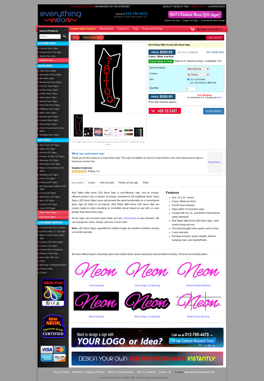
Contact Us (123, 28)
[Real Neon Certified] (53, 326)
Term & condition (146, 372)
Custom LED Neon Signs (51, 242)
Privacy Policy (46, 269)
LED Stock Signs (48, 217)
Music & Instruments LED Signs (52, 169)
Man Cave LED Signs (50, 145)
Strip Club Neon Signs (50, 105)
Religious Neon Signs (50, 109)
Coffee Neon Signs (48, 93)
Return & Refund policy (121, 372)
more (219, 97)
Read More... (215, 162)
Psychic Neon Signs (49, 86)
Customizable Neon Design (213, 20)
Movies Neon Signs (49, 101)
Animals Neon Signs (49, 116)
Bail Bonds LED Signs (50, 197)
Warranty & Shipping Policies (53, 265)
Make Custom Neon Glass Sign (52, 236)
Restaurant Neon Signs (50, 82)
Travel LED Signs (48, 193)
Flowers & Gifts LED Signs (52, 156)
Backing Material (157, 67)
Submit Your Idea (172, 20)
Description (78, 182)
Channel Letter (47, 60)
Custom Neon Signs (49, 48)
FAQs (135, 28)
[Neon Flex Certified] (53, 292)
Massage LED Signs (49, 160)
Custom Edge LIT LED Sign (52, 231)
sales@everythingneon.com (199, 372)
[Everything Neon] (60, 16)
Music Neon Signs (48, 113)
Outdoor (153, 73)
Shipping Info (106, 28)
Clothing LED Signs (49, 182)
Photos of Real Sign (152, 28)
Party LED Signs (47, 178)
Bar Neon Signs (47, 78)
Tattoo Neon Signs (48, 97)
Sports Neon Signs (48, 124)
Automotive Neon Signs (50, 74)
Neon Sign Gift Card (49, 257)
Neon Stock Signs (48, 212)
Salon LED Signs (47, 149)
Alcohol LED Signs (48, 152)
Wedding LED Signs (49, 175)
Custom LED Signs (48, 204)
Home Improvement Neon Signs (52, 129)
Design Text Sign (190, 20)
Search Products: (49, 31)
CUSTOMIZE (214, 111)
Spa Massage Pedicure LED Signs (53, 187)
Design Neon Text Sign (50, 52)
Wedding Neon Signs (49, 135)
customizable (130, 218)
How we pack (107, 182)
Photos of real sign (128, 182)
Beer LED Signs (47, 200)
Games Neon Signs (49, 90)
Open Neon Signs (48, 71)
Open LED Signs (47, 208)
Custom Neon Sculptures (51, 249)
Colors (91, 182)
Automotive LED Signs (50, 164)
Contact (43, 272)
